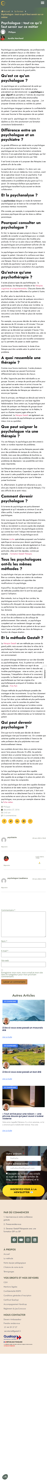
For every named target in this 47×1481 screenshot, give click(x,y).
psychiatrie (12, 837)
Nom (4, 941)
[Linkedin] (35, 1240)
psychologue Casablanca (17, 878)
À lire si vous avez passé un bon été (21, 1071)
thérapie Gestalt (22, 415)
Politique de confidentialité (18, 1182)
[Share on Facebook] (4, 821)
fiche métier (8, 802)
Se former (18, 11)
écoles (11, 539)
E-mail (4, 951)
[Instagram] (28, 1240)
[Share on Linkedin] (17, 821)
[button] (42, 2)
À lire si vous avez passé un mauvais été (22, 1029)
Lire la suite (7, 1037)
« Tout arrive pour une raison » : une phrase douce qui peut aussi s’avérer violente (23, 1116)
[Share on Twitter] (10, 821)
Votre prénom (14, 1154)
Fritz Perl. (14, 686)
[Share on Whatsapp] (23, 821)
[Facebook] (14, 1240)
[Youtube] (21, 1240)
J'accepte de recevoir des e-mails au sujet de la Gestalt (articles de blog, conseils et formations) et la (23, 1176)
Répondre (4, 847)
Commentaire (8, 910)
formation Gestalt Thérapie (21, 553)
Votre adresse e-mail (18, 1163)
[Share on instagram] (30, 821)
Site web (5, 961)
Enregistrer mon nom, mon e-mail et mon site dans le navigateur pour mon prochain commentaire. (22, 974)
